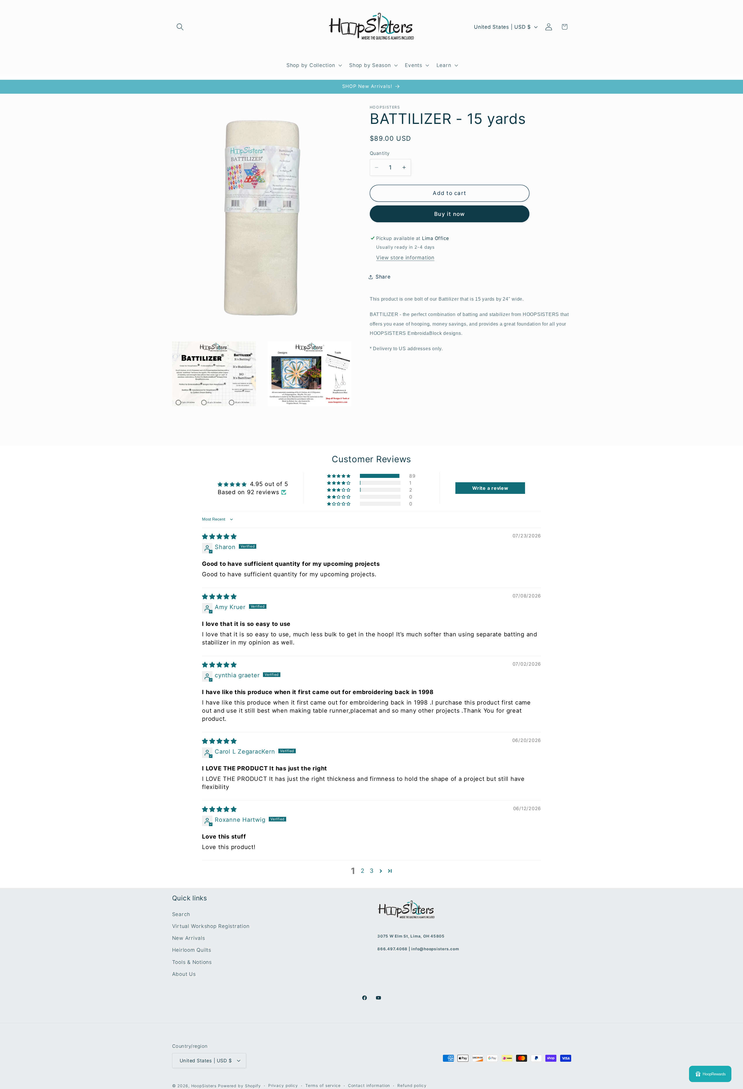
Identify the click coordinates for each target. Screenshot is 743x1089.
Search (181, 914)
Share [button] (383, 277)
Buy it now (449, 214)
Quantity (380, 153)
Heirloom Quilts (191, 950)
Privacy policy (283, 1085)
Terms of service (323, 1085)
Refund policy (411, 1085)
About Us (184, 974)
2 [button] (363, 870)
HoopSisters (204, 1085)
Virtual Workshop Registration (211, 926)
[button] (180, 27)
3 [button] (372, 870)
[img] (219, 536)
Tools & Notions (192, 962)
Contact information (369, 1085)
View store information (405, 257)
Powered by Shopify (239, 1085)
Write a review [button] (490, 488)
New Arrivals (188, 938)
